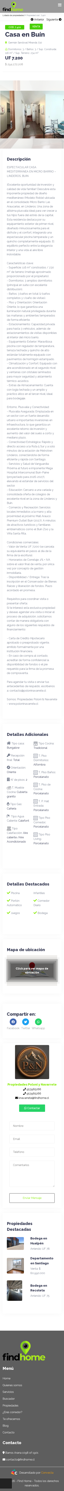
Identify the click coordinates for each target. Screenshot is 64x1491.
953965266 (33, 1089)
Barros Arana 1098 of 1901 (21, 1452)
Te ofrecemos (11, 1419)
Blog (6, 1425)
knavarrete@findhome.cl (33, 1098)
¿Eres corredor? (12, 1412)
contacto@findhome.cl (20, 1459)
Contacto (9, 1432)
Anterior (38, 19)
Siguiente (52, 19)
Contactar (33, 1108)
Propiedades (10, 1405)
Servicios (8, 1392)
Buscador (9, 1398)
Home (6, 1378)
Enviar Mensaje (32, 1198)
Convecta (47, 1472)
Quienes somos (12, 1385)
